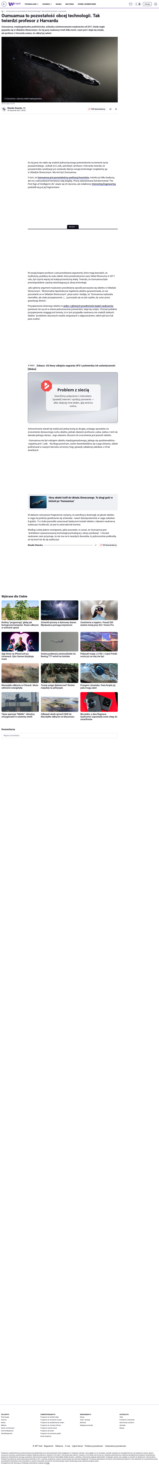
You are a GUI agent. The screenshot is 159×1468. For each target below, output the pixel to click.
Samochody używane (126, 1422)
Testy (121, 1417)
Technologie (31, 4)
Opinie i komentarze (87, 4)
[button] (138, 4)
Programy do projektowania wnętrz (52, 1422)
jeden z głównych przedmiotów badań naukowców (88, 306)
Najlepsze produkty (86, 1425)
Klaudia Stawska (14, 108)
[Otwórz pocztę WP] (131, 4)
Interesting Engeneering (104, 184)
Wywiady (122, 1425)
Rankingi (83, 1422)
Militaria (69, 4)
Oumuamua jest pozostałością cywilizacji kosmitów (63, 177)
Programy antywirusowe (48, 1428)
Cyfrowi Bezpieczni (7, 1431)
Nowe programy (45, 1436)
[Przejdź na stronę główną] (4, 6)
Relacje (121, 1428)
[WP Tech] (16, 4)
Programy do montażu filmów (50, 1425)
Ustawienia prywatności (115, 1446)
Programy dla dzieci (47, 1431)
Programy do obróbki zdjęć (49, 1417)
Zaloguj (147, 4)
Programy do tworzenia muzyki (50, 1420)
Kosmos (46, 4)
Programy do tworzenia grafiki (50, 1433)
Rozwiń (72, 227)
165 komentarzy (98, 109)
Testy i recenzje (85, 1420)
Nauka (58, 4)
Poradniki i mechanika (127, 1420)
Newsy (82, 1417)
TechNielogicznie (6, 1433)
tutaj (47, 1463)
